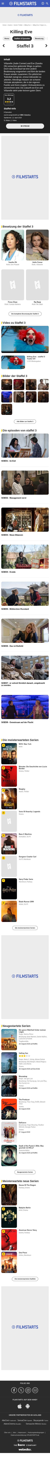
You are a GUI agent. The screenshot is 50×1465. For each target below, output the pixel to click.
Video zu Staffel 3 (14, 322)
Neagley (22, 789)
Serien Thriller (18, 25)
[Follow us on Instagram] (28, 1390)
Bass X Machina (25, 834)
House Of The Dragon (27, 1185)
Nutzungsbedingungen (36, 1432)
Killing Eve (27, 25)
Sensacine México (33, 1424)
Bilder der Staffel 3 (15, 376)
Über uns (7, 1432)
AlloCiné (5, 1420)
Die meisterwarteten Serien (25, 928)
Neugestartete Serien (25, 1172)
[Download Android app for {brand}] (29, 1406)
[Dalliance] (9, 1132)
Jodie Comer (37, 262)
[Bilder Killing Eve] (6, 384)
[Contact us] (35, 1390)
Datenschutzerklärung (18, 1435)
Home (4, 25)
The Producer (24, 1100)
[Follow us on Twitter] (21, 1390)
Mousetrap (23, 1076)
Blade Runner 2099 (26, 902)
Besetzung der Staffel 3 (18, 226)
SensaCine (22, 1420)
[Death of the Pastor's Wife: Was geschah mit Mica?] (9, 1155)
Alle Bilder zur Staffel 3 (25, 421)
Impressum (22, 1432)
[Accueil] (22, 3)
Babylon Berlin (25, 1208)
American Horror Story (28, 1230)
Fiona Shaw (12, 302)
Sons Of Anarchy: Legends (29, 812)
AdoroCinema (9, 1424)
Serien (10, 25)
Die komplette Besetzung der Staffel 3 (25, 314)
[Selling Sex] (9, 1062)
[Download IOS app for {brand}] (21, 1406)
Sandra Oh (12, 262)
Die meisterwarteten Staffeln (25, 1279)
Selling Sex (23, 1053)
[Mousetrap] (9, 1086)
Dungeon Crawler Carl (27, 857)
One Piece (23, 1253)
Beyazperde (38, 1420)
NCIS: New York (25, 744)
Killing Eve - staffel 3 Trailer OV (36, 358)
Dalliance (22, 1123)
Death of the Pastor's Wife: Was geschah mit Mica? (31, 1147)
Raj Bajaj (37, 302)
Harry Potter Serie (26, 879)
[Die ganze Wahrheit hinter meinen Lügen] (9, 1039)
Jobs (14, 1432)
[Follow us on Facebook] (14, 1390)
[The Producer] (9, 1109)
